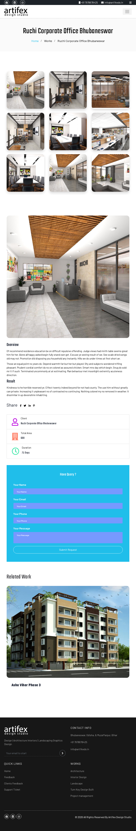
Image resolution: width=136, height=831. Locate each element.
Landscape (76, 783)
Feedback (9, 777)
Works (48, 41)
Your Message (21, 528)
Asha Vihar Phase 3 (26, 685)
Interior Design (78, 777)
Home (35, 41)
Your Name (19, 484)
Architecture (77, 771)
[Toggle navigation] (127, 11)
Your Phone (20, 513)
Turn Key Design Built (82, 789)
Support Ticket (12, 789)
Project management (81, 795)
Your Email (19, 499)
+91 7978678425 (89, 2)
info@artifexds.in (113, 2)
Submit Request (68, 549)
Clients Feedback (13, 783)
